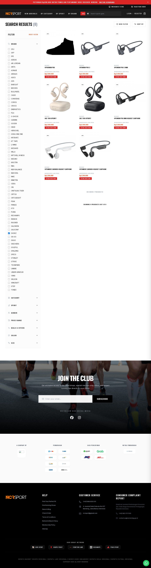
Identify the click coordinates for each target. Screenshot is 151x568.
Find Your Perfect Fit (49, 501)
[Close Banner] (148, 2)
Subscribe (102, 398)
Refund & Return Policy (50, 521)
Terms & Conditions (49, 517)
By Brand (72, 13)
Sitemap (45, 529)
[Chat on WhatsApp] (146, 563)
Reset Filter (33, 34)
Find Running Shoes (49, 505)
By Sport (60, 13)
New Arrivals (31, 13)
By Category (47, 13)
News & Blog (46, 509)
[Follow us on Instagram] (79, 418)
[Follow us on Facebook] (72, 418)
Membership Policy (48, 525)
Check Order (46, 513)
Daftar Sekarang (106, 2)
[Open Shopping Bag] (144, 13)
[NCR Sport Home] (13, 13)
